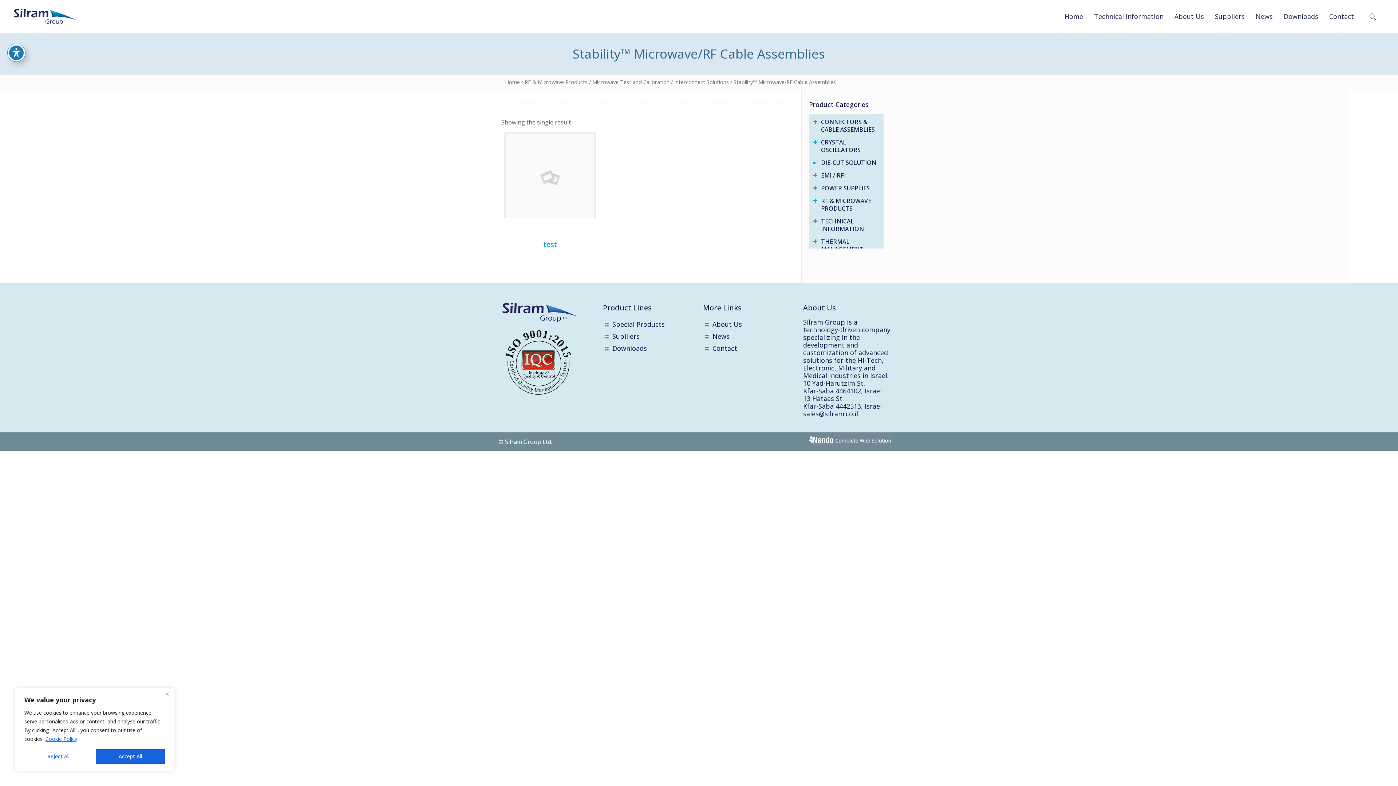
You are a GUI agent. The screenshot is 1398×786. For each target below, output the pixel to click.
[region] (95, 729)
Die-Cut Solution (848, 163)
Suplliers (626, 336)
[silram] (52, 16)
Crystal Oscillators (841, 146)
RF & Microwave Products (556, 82)
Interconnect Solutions (701, 82)
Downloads (629, 348)
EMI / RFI (833, 175)
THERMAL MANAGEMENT (842, 245)
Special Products (638, 324)
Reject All (58, 756)
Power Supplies (845, 188)
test (550, 244)
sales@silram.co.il (830, 413)
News (721, 336)
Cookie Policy (61, 738)
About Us (727, 324)
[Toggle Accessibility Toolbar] (16, 52)
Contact (724, 348)
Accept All (130, 756)
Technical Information (842, 225)
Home (512, 82)
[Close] (167, 694)
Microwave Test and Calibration (631, 82)
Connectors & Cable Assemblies (848, 126)
